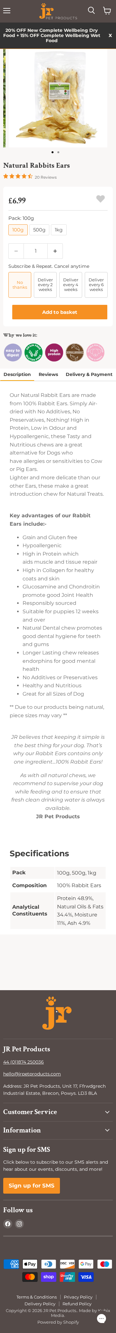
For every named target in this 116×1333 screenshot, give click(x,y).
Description (17, 374)
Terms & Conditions (36, 1297)
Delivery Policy (39, 1303)
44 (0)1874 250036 (23, 1062)
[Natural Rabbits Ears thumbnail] (53, 152)
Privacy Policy (78, 1297)
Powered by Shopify (58, 1322)
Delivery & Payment (89, 374)
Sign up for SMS (31, 1185)
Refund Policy (77, 1303)
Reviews (48, 374)
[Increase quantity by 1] (55, 251)
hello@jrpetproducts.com (32, 1074)
